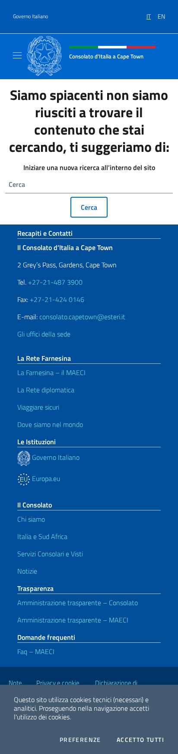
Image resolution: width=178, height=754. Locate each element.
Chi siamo (31, 519)
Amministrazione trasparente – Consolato (77, 602)
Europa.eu (45, 478)
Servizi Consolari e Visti (50, 554)
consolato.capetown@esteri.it (82, 316)
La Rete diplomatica (45, 390)
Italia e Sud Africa (42, 536)
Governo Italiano (30, 16)
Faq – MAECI (35, 651)
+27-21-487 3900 (55, 282)
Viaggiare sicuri (38, 407)
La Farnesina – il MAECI (51, 372)
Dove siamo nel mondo (50, 424)
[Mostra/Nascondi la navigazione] (17, 55)
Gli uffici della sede (43, 334)
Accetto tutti (140, 740)
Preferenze (80, 740)
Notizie (27, 571)
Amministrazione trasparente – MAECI (72, 620)
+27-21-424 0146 (57, 299)
